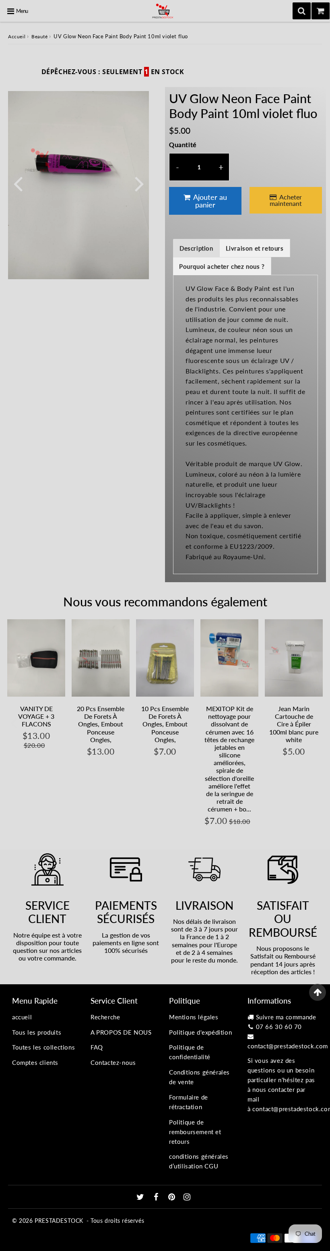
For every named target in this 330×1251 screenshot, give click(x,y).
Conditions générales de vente (199, 1076)
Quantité (182, 144)
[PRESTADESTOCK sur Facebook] (157, 1197)
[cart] (320, 10)
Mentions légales (194, 1017)
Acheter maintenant (286, 200)
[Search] (302, 10)
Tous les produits (36, 1032)
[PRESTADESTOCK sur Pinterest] (172, 1197)
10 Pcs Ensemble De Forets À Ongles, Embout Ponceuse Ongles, (165, 724)
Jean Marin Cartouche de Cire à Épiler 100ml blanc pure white (293, 724)
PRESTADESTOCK (59, 1220)
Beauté (39, 36)
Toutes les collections (43, 1047)
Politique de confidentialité (189, 1052)
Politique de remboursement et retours (195, 1131)
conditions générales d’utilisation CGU (199, 1161)
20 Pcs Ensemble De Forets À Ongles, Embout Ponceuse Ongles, (100, 724)
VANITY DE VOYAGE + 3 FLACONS (36, 716)
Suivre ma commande (286, 1017)
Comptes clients (35, 1062)
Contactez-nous (113, 1062)
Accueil (16, 36)
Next (139, 182)
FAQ (97, 1047)
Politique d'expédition (200, 1032)
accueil (22, 1017)
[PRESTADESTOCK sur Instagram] (187, 1197)
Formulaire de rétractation (188, 1101)
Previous (17, 182)
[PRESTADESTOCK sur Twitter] (141, 1197)
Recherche (105, 1017)
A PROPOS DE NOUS (121, 1032)
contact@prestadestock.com (288, 1046)
